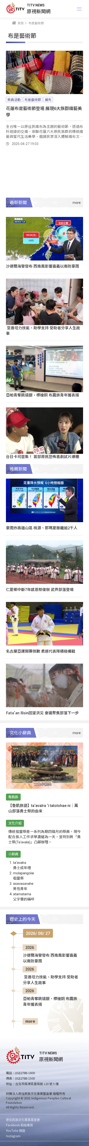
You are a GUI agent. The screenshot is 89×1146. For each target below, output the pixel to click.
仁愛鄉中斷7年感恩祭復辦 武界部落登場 (40, 589)
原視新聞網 (39, 11)
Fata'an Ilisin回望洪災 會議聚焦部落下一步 (42, 713)
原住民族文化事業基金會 (23, 1119)
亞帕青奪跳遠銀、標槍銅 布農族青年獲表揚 (42, 395)
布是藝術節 (32, 99)
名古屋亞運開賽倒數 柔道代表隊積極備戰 (40, 651)
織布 (48, 99)
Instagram (13, 1136)
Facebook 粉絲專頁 (19, 1125)
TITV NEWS (36, 5)
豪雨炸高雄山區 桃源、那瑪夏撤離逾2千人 (41, 527)
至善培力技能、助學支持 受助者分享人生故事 (43, 330)
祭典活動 (14, 99)
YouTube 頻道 (15, 1130)
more (30, 1021)
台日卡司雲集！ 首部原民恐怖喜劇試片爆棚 (42, 456)
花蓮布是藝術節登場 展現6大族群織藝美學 (44, 111)
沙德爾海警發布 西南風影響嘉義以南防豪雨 (42, 266)
